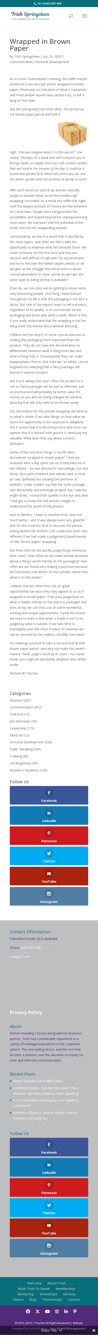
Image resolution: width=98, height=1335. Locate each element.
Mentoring (25, 1294)
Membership (65, 1288)
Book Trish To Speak (34, 1288)
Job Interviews (20, 721)
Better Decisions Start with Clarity (38, 1081)
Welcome (34, 1283)
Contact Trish (20, 956)
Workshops (48, 1294)
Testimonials (52, 1299)
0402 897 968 (31, 948)
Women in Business (24, 770)
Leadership (18, 728)
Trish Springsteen (27, 56)
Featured (16, 714)
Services (69, 1294)
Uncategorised (20, 763)
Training (16, 756)
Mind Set (16, 735)
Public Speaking (21, 749)
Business (16, 700)
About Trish (56, 1283)
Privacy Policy (26, 1012)
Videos (18, 1299)
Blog (32, 1299)
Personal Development (52, 62)
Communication (21, 62)
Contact (74, 1299)
